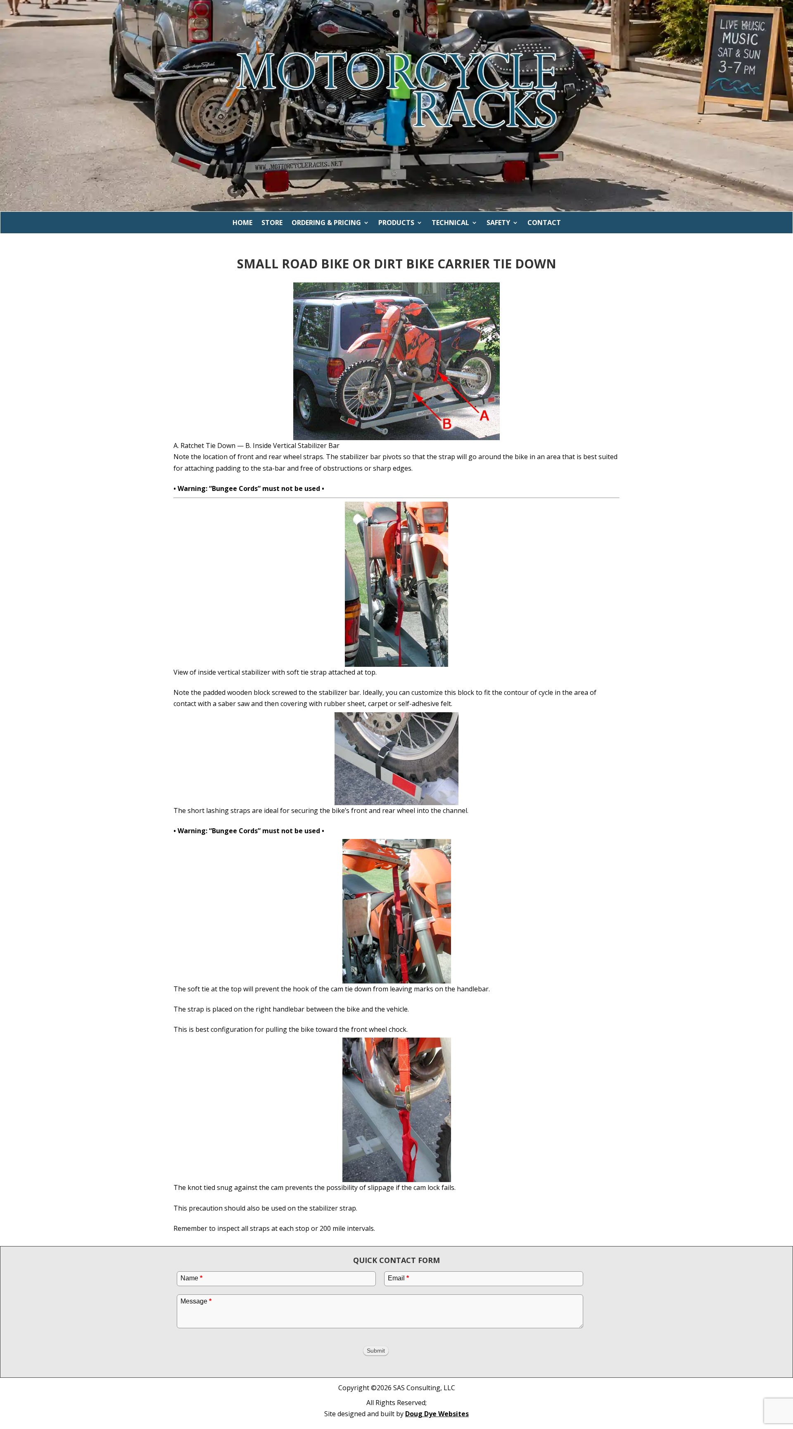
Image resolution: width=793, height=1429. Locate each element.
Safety (498, 223)
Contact (544, 223)
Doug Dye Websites (437, 1413)
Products (396, 223)
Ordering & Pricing (326, 223)
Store (272, 223)
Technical (450, 223)
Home (242, 223)
